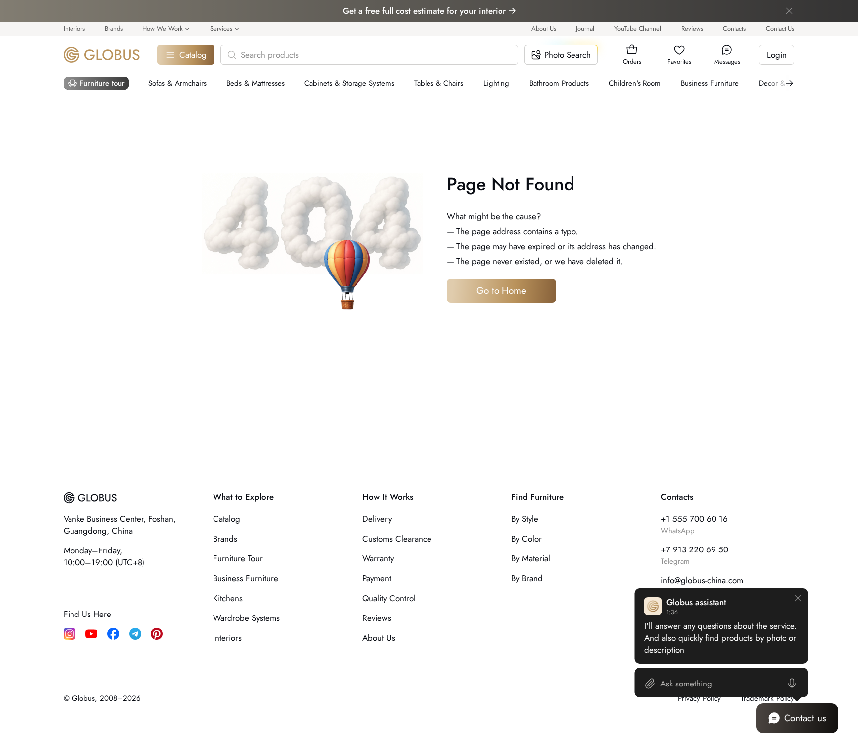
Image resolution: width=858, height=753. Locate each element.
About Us (543, 28)
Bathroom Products (559, 83)
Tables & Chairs (438, 83)
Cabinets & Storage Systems (349, 83)
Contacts (734, 28)
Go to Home (501, 290)
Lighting (496, 83)
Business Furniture (710, 83)
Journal (585, 28)
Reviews (692, 28)
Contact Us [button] (780, 28)
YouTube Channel (637, 28)
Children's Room (635, 83)
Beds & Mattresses (255, 83)
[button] (632, 50)
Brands (114, 28)
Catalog (193, 55)
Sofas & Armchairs (177, 83)
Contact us (805, 718)
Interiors (74, 28)
